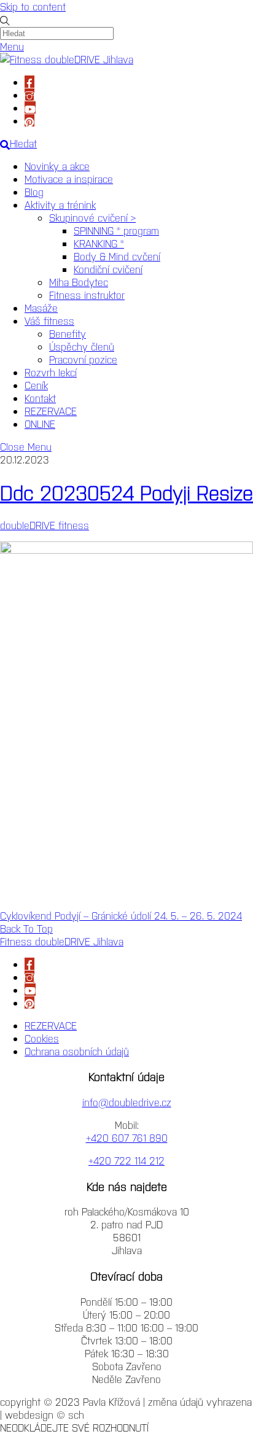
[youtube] (30, 107)
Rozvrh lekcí (51, 372)
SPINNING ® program (116, 230)
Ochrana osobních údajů (77, 1051)
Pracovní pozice (83, 359)
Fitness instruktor (87, 295)
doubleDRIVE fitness (44, 525)
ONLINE (40, 423)
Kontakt (40, 398)
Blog (34, 191)
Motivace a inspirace (69, 178)
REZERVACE (51, 411)
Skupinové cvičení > (92, 217)
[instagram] (29, 94)
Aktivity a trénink (60, 204)
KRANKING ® (99, 243)
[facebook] (29, 82)
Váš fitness (49, 320)
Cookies (42, 1038)
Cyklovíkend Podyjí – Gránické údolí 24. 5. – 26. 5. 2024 (121, 915)
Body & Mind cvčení (117, 256)
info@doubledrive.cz (126, 1102)
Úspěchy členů (81, 346)
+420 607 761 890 (127, 1137)
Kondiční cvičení (108, 269)
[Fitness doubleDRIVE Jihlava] (66, 59)
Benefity (67, 333)
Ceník (36, 385)
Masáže (41, 307)
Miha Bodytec (78, 282)
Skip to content (33, 6)
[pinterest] (29, 120)
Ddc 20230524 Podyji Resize (126, 492)
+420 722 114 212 (126, 1160)
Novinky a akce (57, 166)
